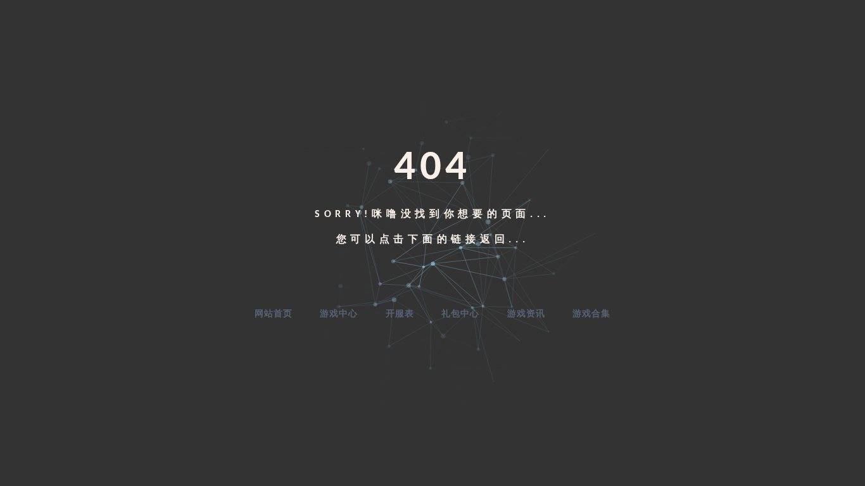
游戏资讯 (526, 314)
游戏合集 (591, 314)
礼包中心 (460, 314)
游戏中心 (339, 314)
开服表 (400, 314)
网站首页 (274, 314)
